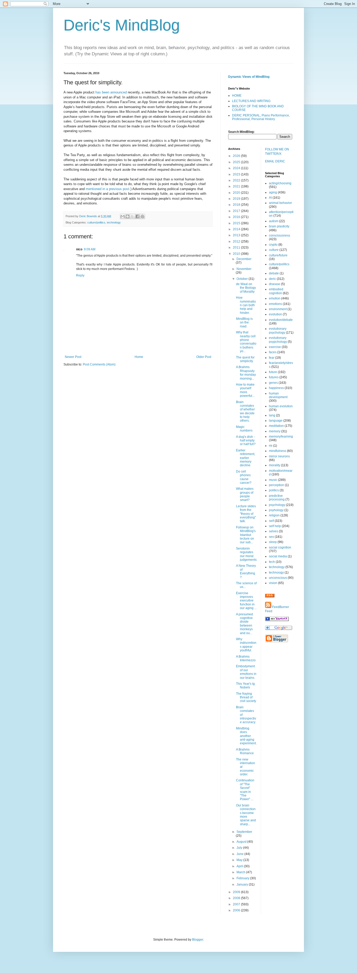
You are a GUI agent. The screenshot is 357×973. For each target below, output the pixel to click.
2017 (237, 211)
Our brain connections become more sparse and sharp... (246, 815)
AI (270, 197)
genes (273, 383)
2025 (237, 162)
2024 (237, 168)
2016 (237, 217)
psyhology (276, 510)
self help (275, 526)
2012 (237, 241)
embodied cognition (276, 291)
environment (278, 309)
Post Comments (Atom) (99, 364)
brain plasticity (279, 226)
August (242, 842)
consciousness (279, 235)
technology (114, 222)
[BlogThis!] (127, 216)
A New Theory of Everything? (246, 571)
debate (274, 273)
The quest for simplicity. (245, 359)
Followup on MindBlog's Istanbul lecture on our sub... (246, 535)
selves (273, 531)
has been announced (111, 92)
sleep (273, 542)
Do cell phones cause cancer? (243, 477)
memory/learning (281, 436)
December (244, 259)
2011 (237, 247)
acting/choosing (280, 183)
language (276, 420)
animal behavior (280, 203)
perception (276, 485)
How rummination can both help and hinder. (246, 305)
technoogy (276, 572)
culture (274, 250)
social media (278, 556)
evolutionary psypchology (278, 339)
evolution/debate (281, 320)
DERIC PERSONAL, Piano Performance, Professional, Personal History (261, 117)
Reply (80, 275)
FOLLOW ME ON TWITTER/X (277, 152)
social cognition (280, 547)
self (271, 521)
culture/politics (96, 222)
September (244, 832)
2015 (237, 223)
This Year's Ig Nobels (245, 685)
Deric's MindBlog (122, 25)
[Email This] (122, 216)
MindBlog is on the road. (244, 322)
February (243, 878)
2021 (237, 186)
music (273, 480)
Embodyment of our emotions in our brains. (246, 671)
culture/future (278, 255)
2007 (237, 904)
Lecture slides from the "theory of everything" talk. (246, 513)
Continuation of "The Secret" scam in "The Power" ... (245, 790)
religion (274, 515)
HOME (236, 95)
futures (274, 377)
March (241, 872)
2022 (237, 180)
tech (272, 562)
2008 (237, 898)
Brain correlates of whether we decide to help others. (245, 411)
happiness (276, 388)
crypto (273, 244)
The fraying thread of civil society (246, 697)
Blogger (197, 939)
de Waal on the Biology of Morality (246, 287)
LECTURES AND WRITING (251, 101)
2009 (237, 892)
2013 (237, 235)
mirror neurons (279, 456)
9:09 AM (89, 249)
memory (274, 431)
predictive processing (277, 497)
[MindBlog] (277, 620)
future (273, 372)
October (243, 279)
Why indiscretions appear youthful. (246, 644)
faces (273, 352)
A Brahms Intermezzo (246, 658)
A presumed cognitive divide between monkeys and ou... (244, 623)
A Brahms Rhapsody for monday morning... (246, 372)
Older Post (203, 357)
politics (274, 490)
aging (273, 192)
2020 (237, 192)
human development (278, 395)
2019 (237, 199)
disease (274, 284)
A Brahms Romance (245, 751)
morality (274, 465)
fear (271, 357)
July (240, 848)
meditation (276, 426)
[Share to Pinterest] (142, 216)
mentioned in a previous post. (108, 189)
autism (273, 221)
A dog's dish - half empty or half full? (246, 440)
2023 (237, 174)
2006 (237, 910)
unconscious (278, 578)
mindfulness (277, 451)
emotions (275, 304)
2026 (237, 156)
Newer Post (73, 357)
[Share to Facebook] (137, 216)
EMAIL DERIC (275, 161)
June (240, 854)
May (240, 860)
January (243, 884)
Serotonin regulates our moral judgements (246, 554)
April (240, 866)
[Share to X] (132, 216)
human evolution (281, 406)
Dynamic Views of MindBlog (248, 77)
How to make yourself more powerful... (245, 390)
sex (271, 537)
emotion (274, 298)
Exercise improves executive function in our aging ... (246, 600)
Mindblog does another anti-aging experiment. (246, 736)
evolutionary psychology (277, 330)
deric (272, 279)
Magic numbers (244, 428)
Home (139, 357)
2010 (237, 254)
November (244, 269)
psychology (277, 505)
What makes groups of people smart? (245, 494)
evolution (275, 314)
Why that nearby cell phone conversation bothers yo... (246, 342)
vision (273, 583)
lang (272, 415)
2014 (237, 229)
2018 (237, 205)
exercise (275, 347)
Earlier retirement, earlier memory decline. (245, 458)
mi (270, 445)
